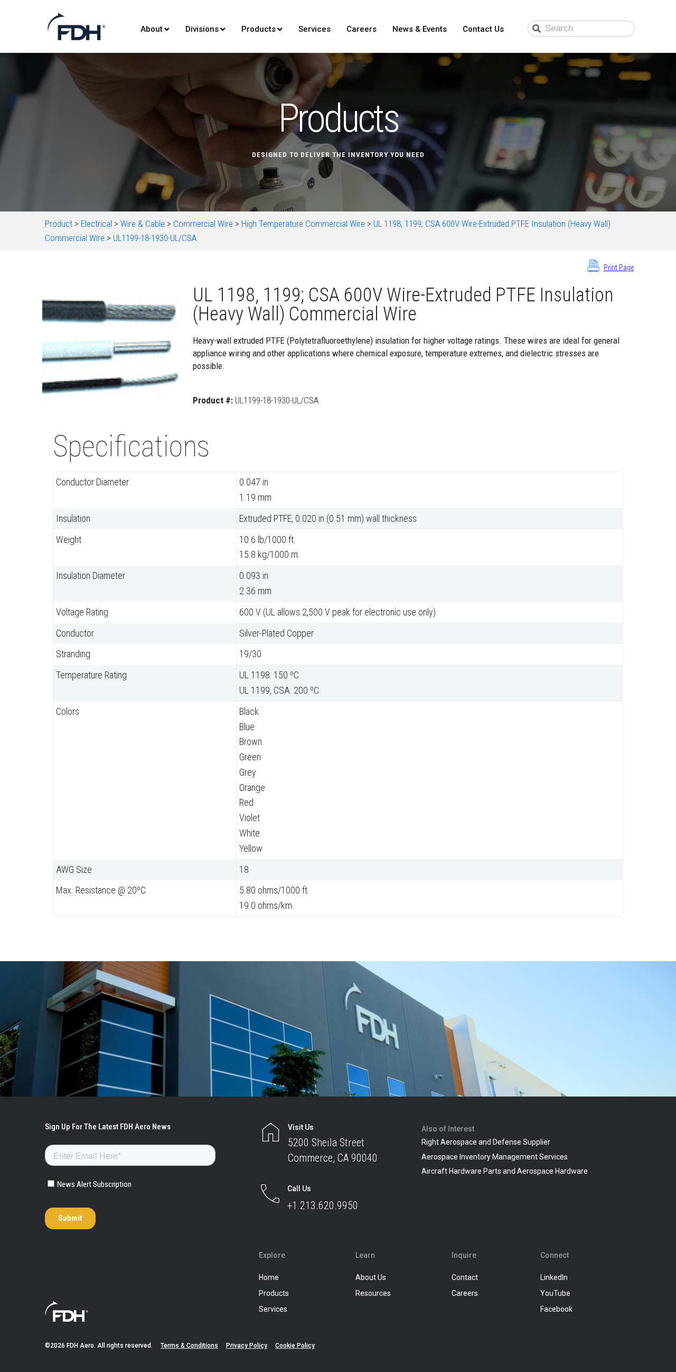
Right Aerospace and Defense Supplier (485, 1142)
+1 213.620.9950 (322, 1205)
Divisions (202, 29)
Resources (373, 1293)
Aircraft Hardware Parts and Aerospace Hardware (504, 1171)
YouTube (555, 1293)
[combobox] (581, 28)
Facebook (556, 1309)
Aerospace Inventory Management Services (494, 1157)
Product (58, 223)
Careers (361, 29)
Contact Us (483, 29)
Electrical (96, 223)
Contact (465, 1277)
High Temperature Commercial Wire (303, 223)
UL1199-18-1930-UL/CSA (154, 238)
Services (314, 29)
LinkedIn (554, 1277)
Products (258, 29)
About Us (370, 1277)
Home (269, 1277)
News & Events (419, 29)
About (151, 29)
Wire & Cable (142, 223)
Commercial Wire (203, 223)
